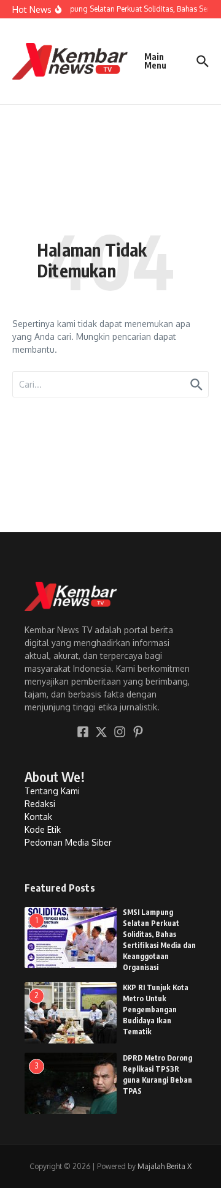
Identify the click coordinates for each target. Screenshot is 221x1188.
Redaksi (40, 804)
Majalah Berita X (165, 1166)
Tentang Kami (52, 791)
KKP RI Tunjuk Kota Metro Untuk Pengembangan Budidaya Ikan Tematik (155, 1009)
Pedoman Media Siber (68, 842)
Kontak (38, 816)
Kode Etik (43, 829)
